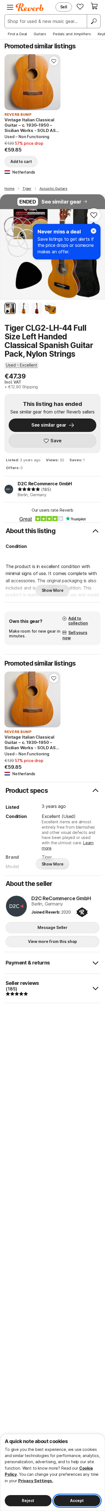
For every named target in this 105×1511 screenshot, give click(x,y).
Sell (63, 6)
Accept (77, 1500)
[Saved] (80, 6)
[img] (29, 489)
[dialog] (52, 1472)
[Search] (93, 21)
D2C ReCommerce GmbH (45, 483)
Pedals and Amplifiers (72, 34)
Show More (53, 590)
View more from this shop (52, 941)
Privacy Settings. (35, 1480)
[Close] (93, 231)
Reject (28, 1500)
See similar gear (61, 202)
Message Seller (52, 927)
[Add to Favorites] (53, 60)
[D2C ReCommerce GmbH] (16, 906)
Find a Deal (17, 34)
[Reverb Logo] (30, 7)
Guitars (40, 34)
